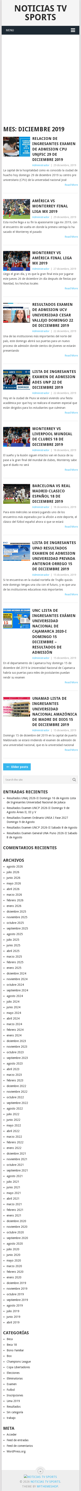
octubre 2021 (15, 1164)
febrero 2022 (15, 1142)
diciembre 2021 (16, 1153)
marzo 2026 (14, 894)
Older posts (19, 767)
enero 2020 (14, 1277)
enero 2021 (14, 1215)
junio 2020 (13, 1255)
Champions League (19, 1361)
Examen (12, 1384)
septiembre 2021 (17, 1170)
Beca (10, 1339)
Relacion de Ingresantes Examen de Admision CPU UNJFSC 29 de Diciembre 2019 (54, 149)
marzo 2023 (14, 1074)
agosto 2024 (15, 996)
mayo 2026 (14, 883)
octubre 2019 (15, 1294)
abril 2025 (13, 951)
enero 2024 (14, 1035)
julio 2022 (13, 1114)
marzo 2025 (14, 956)
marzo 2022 (14, 1136)
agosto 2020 (15, 1243)
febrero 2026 (15, 900)
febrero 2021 (15, 1209)
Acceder (12, 1434)
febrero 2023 (15, 1080)
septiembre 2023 (17, 1058)
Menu (10, 30)
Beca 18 (12, 1344)
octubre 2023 (15, 1052)
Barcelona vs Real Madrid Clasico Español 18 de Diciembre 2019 (51, 494)
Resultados (14, 1406)
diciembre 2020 (16, 1221)
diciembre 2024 (16, 973)
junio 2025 (13, 945)
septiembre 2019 (17, 1300)
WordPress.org (16, 1451)
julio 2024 (13, 1001)
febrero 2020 (15, 1271)
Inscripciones (15, 1395)
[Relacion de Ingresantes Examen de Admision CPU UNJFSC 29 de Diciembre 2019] (16, 147)
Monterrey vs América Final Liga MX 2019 (52, 258)
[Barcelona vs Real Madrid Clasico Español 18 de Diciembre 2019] (16, 494)
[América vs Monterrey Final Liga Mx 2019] (16, 209)
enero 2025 (14, 967)
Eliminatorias (15, 1378)
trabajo (11, 1418)
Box (9, 1356)
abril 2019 (13, 1322)
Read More (71, 184)
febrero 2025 (15, 962)
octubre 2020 (15, 1232)
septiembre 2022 (17, 1103)
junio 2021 (13, 1187)
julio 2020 (13, 1249)
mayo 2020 (14, 1260)
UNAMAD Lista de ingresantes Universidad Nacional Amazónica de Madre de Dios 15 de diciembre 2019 (54, 711)
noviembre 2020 (17, 1226)
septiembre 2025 (17, 928)
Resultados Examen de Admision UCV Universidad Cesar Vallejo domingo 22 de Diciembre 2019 (52, 315)
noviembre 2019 (17, 1288)
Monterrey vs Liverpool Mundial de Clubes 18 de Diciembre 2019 (52, 436)
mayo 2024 (14, 1012)
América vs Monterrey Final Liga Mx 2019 (50, 206)
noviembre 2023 (17, 1046)
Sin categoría (15, 1412)
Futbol (11, 1389)
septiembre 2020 (17, 1238)
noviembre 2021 (17, 1159)
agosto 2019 (15, 1305)
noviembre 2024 (17, 979)
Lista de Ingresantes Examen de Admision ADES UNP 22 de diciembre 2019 (54, 379)
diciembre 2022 (16, 1086)
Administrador (40, 165)
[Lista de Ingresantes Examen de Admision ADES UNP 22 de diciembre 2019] (16, 380)
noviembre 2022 (17, 1091)
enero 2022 (14, 1148)
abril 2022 (13, 1131)
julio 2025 (13, 939)
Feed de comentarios (20, 1445)
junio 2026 (13, 877)
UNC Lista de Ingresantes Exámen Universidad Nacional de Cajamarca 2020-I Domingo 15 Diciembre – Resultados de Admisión (54, 631)
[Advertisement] (40, 77)
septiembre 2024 (17, 990)
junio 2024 (13, 1007)
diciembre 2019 (16, 1283)
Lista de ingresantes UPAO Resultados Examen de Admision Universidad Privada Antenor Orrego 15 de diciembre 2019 (54, 555)
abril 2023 (13, 1069)
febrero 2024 (15, 1029)
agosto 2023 (15, 1063)
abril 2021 (13, 1198)
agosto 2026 (15, 866)
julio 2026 (13, 872)
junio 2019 (13, 1316)
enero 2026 (14, 906)
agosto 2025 (15, 934)
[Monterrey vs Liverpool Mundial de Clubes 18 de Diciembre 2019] (16, 437)
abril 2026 (13, 889)
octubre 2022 (15, 1097)
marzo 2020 (14, 1266)
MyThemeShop (47, 1486)
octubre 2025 (15, 922)
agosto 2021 (15, 1176)
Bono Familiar (15, 1350)
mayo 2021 (14, 1193)
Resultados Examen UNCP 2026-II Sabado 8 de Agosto (42, 827)
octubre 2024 (15, 984)
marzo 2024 (14, 1024)
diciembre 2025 (16, 911)
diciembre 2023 (16, 1041)
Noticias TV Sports (40, 12)
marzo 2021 (14, 1204)
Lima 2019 (13, 1401)
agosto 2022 (15, 1108)
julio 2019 (13, 1311)
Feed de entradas (17, 1440)
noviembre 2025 (17, 917)
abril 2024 (13, 1018)
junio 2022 (13, 1119)
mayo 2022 (14, 1125)
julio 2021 (13, 1181)
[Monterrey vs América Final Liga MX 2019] (16, 261)
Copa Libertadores (18, 1367)
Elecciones (13, 1372)
